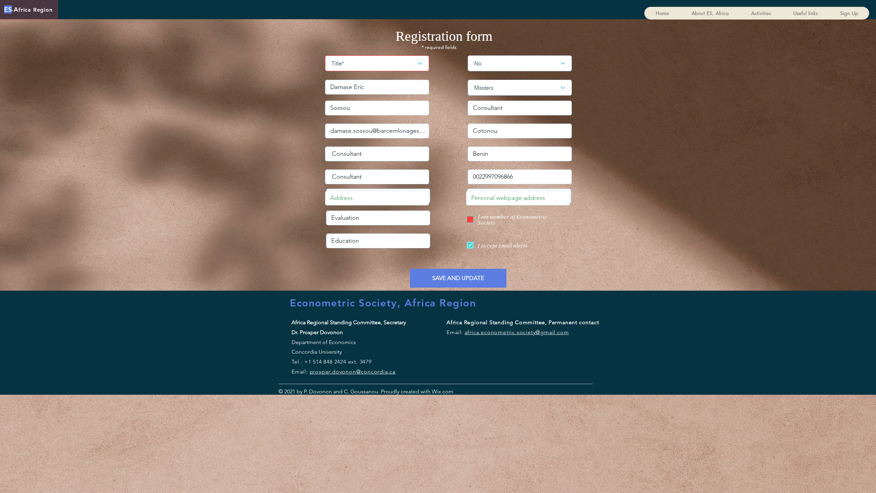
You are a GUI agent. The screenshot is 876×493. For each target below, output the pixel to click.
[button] (761, 13)
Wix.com (441, 391)
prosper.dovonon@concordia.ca (353, 371)
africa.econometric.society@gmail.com (517, 332)
